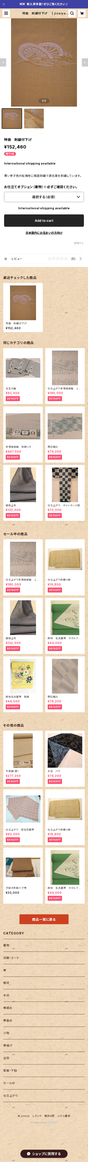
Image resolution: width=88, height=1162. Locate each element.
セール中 (9, 1083)
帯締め (7, 1008)
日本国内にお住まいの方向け (44, 233)
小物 (6, 1033)
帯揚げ (7, 1045)
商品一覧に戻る (44, 919)
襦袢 (6, 983)
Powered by (39, 1122)
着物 (6, 945)
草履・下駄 (10, 1070)
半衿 (6, 995)
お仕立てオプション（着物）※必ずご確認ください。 (41, 187)
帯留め (7, 1020)
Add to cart (44, 221)
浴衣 (6, 1058)
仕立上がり (10, 1095)
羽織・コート (11, 958)
